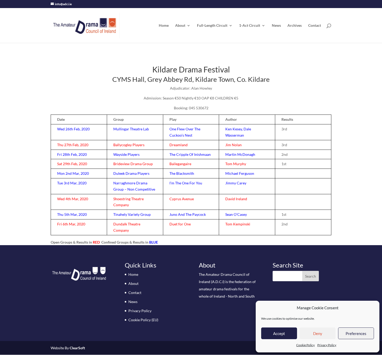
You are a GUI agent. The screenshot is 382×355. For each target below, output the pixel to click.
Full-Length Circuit (212, 26)
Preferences (356, 333)
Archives (294, 26)
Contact (314, 26)
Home (164, 26)
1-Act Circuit (249, 26)
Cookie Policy (305, 345)
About (180, 26)
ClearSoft (77, 348)
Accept (279, 333)
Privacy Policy (326, 345)
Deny (317, 333)
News (276, 26)
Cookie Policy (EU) (143, 320)
